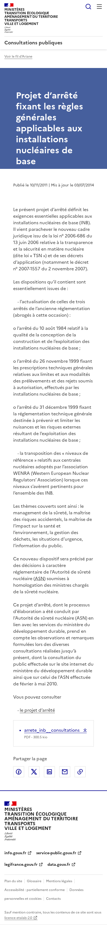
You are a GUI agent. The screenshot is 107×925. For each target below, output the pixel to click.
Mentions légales (59, 881)
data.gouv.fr (58, 864)
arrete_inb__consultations (52, 730)
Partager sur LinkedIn (49, 771)
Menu (99, 6)
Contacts (53, 898)
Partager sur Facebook (18, 771)
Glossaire (34, 881)
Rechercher (88, 6)
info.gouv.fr (15, 853)
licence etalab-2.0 (18, 917)
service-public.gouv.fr (56, 853)
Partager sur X (34, 771)
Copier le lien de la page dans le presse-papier (80, 771)
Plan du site (13, 881)
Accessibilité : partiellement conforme (34, 889)
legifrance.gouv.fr (21, 864)
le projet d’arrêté (37, 710)
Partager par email (64, 771)
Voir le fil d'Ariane (18, 56)
